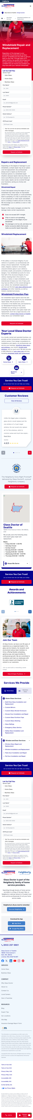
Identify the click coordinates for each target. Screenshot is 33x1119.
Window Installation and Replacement (17, 749)
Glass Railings (9, 724)
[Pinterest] (23, 960)
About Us (4, 987)
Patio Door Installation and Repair (16, 753)
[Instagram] (19, 960)
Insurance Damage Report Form (11, 1023)
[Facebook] (2, 960)
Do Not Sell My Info (6, 1084)
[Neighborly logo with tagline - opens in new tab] (25, 873)
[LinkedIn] (10, 960)
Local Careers (5, 994)
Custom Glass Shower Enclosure (15, 711)
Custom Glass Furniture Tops (14, 717)
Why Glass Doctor (7, 983)
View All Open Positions (15, 674)
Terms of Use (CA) (6, 1068)
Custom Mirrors (10, 707)
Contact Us (5, 990)
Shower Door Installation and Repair (16, 714)
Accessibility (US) (6, 1078)
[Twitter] (6, 960)
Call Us (10, 1115)
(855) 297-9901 (11, 945)
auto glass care (19, 351)
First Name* (6, 85)
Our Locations (5, 1016)
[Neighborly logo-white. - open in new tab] (5, 1)
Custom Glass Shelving (12, 721)
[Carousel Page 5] (19, 452)
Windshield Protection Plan (14, 294)
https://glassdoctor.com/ (23, 140)
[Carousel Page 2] (16, 611)
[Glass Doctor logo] (8, 872)
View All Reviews (16, 401)
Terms (9, 142)
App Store (17, 923)
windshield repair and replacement (19, 353)
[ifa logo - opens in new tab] (4, 1028)
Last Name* (6, 92)
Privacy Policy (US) (6, 1071)
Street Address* (7, 114)
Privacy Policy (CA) (6, 1074)
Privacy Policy (16, 142)
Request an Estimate (16, 152)
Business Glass (9, 82)
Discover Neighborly (15, 909)
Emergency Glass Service (13, 727)
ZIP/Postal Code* (7, 121)
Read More (7, 436)
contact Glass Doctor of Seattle (20, 314)
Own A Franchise (6, 998)
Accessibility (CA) (6, 1081)
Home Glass (8, 78)
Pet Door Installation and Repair (15, 756)
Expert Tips (5, 1012)
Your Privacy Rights (9, 1088)
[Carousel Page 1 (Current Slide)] (13, 452)
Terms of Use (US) (6, 1064)
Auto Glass (8, 75)
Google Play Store (17, 928)
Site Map (4, 1019)
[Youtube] (15, 960)
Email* (4, 99)
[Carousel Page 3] (16, 452)
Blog (2, 1008)
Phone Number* (7, 106)
